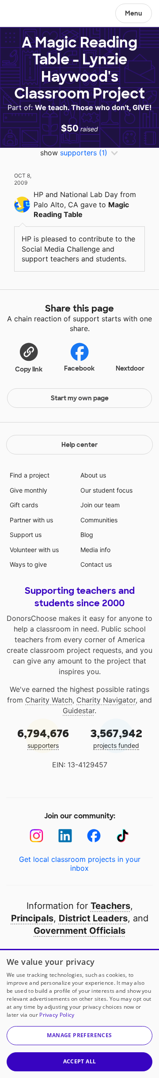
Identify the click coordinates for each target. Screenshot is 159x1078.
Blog (86, 534)
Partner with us (31, 520)
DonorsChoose (28, 14)
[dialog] (79, 1013)
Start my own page (80, 398)
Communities (98, 520)
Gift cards (24, 505)
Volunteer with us (34, 549)
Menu (133, 13)
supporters (43, 738)
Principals (32, 918)
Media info (95, 549)
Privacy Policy (56, 1015)
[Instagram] (36, 836)
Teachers (110, 905)
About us (93, 475)
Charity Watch (48, 699)
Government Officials (79, 930)
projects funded (116, 738)
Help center (79, 445)
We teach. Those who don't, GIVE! (93, 107)
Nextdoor (130, 368)
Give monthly (28, 490)
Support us (26, 534)
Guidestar (79, 710)
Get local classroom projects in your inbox (79, 864)
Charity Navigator (106, 699)
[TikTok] (122, 836)
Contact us (96, 564)
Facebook (79, 368)
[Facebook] (93, 836)
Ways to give (28, 564)
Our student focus (106, 490)
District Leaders (93, 918)
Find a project (29, 475)
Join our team (100, 505)
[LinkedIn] (65, 836)
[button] (28, 357)
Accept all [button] (79, 1061)
